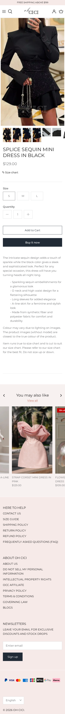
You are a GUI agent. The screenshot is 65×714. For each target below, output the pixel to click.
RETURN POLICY (14, 530)
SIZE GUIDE (11, 519)
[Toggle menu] (4, 11)
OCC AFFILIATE (13, 585)
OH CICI (18, 710)
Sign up (13, 656)
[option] (32, 72)
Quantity (9, 206)
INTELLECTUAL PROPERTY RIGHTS (27, 579)
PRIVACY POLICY (15, 590)
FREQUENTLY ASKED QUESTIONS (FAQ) (30, 541)
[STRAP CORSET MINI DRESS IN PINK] (32, 439)
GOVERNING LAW (15, 602)
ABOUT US (10, 563)
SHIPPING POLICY (15, 524)
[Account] (53, 11)
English (11, 700)
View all (32, 400)
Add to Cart (32, 230)
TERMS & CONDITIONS (18, 596)
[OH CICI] (32, 11)
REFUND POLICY (14, 536)
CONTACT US (12, 513)
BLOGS (8, 607)
